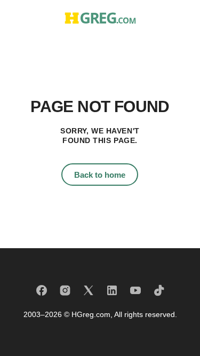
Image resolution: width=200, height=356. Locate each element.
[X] (88, 290)
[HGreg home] (100, 18)
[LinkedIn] (112, 290)
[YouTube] (135, 290)
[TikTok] (159, 290)
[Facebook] (41, 290)
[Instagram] (65, 290)
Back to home (99, 174)
